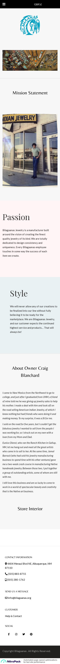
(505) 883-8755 (17, 573)
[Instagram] (16, 634)
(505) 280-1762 (16, 579)
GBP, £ (38, 4)
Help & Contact (13, 615)
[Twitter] (24, 634)
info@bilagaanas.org (19, 597)
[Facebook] (8, 634)
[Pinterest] (31, 634)
